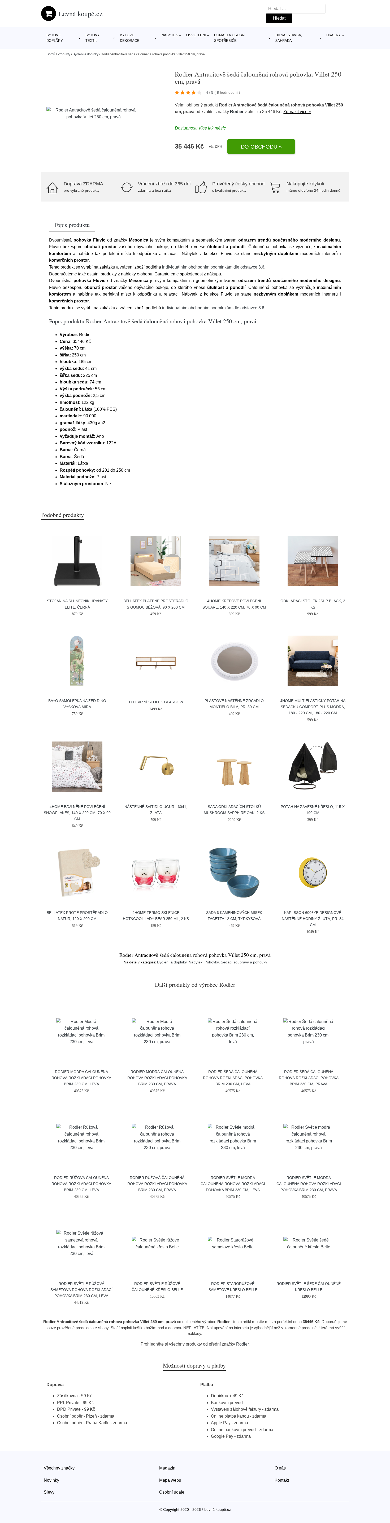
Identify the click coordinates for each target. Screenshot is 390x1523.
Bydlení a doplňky (85, 54)
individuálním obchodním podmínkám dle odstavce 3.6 (213, 267)
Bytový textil (92, 38)
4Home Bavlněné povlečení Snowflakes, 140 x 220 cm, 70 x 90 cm (77, 813)
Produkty (64, 54)
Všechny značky (59, 1468)
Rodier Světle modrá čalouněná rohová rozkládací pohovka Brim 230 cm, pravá (308, 1184)
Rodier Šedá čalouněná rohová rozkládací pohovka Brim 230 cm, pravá (309, 1078)
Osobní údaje (171, 1492)
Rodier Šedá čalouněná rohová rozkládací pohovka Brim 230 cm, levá (233, 1078)
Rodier (237, 111)
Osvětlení (196, 35)
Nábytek (170, 35)
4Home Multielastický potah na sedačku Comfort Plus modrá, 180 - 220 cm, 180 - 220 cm (312, 707)
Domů (50, 54)
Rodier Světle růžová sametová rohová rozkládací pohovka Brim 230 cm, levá (81, 1289)
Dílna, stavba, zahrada (288, 38)
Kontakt (282, 1480)
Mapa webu (170, 1480)
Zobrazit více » (297, 111)
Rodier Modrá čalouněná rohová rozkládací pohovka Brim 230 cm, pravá (157, 1078)
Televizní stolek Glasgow (155, 702)
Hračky (333, 35)
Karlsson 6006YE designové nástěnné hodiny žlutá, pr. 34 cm (313, 918)
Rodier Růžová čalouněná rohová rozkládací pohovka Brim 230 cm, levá (81, 1184)
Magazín (167, 1468)
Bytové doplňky (54, 38)
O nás (280, 1468)
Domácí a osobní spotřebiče (229, 38)
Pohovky (212, 962)
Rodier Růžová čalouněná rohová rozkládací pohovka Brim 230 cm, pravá (157, 1184)
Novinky (51, 1480)
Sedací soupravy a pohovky (244, 962)
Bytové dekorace (129, 38)
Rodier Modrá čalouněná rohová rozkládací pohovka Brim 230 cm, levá (81, 1078)
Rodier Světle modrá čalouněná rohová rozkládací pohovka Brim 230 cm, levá (233, 1184)
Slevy (49, 1492)
